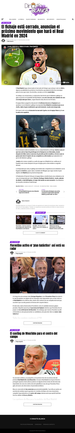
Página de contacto (49, 424)
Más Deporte (50, 19)
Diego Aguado (19, 253)
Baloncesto (41, 19)
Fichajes (37, 186)
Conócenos (38, 424)
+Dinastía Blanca (61, 19)
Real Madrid (12, 19)
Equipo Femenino (31, 19)
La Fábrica (21, 19)
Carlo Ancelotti (29, 186)
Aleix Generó (10, 41)
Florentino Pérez (45, 186)
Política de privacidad (26, 424)
